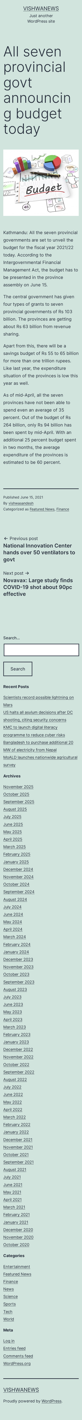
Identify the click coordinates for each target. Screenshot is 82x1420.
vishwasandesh (21, 503)
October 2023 (16, 974)
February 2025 (16, 854)
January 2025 (16, 862)
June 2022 (13, 1094)
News (8, 1289)
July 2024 (12, 907)
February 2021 (16, 1214)
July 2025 (12, 816)
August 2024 (15, 899)
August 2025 (15, 809)
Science (10, 1296)
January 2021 (15, 1222)
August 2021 (14, 1169)
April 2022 (12, 1109)
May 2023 (12, 1012)
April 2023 (12, 1019)
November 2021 (18, 1147)
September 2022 (18, 1072)
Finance (62, 509)
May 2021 (12, 1192)
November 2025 (18, 786)
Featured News (42, 509)
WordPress (51, 1401)
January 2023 (16, 1042)
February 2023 (16, 1034)
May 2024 (12, 922)
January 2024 (16, 952)
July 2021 (12, 1177)
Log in (9, 1341)
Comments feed (18, 1356)
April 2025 (12, 839)
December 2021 (17, 1139)
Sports (9, 1304)
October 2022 (16, 1064)
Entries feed (14, 1348)
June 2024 (13, 914)
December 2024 (18, 869)
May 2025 (12, 831)
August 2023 (15, 989)
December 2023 (18, 959)
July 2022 (12, 1087)
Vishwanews (41, 8)
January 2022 (16, 1132)
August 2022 (15, 1079)
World (8, 1319)
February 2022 (16, 1124)
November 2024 (18, 876)
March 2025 (14, 846)
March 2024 (14, 936)
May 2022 (12, 1102)
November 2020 (18, 1237)
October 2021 (16, 1154)
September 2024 (19, 891)
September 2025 (18, 801)
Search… (11, 638)
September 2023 (18, 982)
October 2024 (16, 884)
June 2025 (13, 824)
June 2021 (12, 1184)
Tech (7, 1311)
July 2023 (12, 997)
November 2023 (18, 967)
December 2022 (18, 1049)
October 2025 (16, 794)
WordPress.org (17, 1363)
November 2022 (18, 1057)
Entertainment (16, 1266)
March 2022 (14, 1117)
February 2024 (17, 944)
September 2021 (18, 1162)
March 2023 (14, 1027)
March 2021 (14, 1207)
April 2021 (12, 1199)
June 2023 (13, 1004)
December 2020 (18, 1229)
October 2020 (16, 1244)
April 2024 (13, 929)
